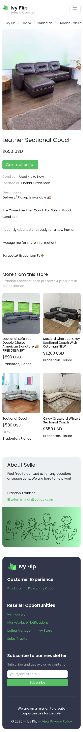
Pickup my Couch (41, 588)
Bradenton (44, 23)
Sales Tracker (18, 638)
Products (14, 588)
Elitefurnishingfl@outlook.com (30, 499)
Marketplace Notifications (27, 622)
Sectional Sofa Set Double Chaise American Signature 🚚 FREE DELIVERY (20, 344)
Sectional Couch (15, 418)
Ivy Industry (16, 614)
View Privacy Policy (57, 721)
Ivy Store (45, 630)
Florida (26, 23)
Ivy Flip (11, 23)
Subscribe (37, 682)
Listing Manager (19, 630)
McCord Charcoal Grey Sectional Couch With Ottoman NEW (61, 343)
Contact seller (20, 164)
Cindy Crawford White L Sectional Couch (61, 420)
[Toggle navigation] (75, 9)
